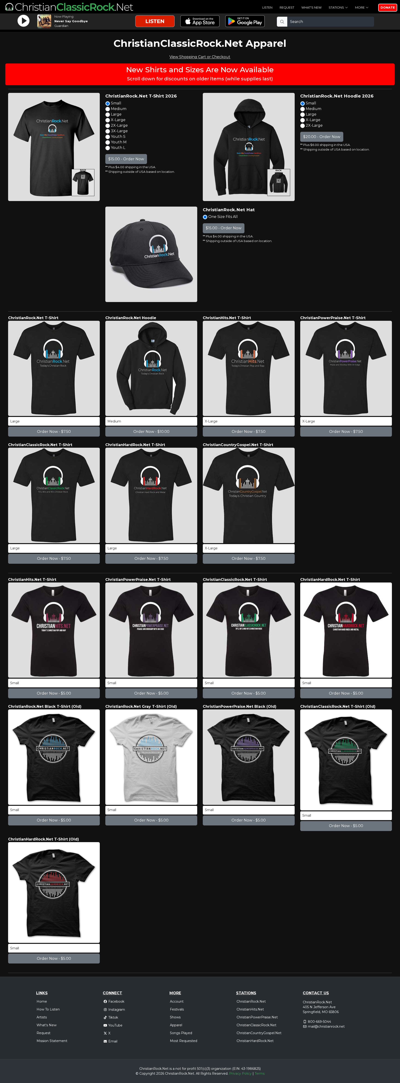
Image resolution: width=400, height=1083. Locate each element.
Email (112, 1041)
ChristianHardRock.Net (255, 1040)
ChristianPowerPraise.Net (257, 1017)
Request (287, 7)
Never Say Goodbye (71, 21)
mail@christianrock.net (326, 1026)
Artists (42, 1017)
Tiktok (113, 1017)
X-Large (117, 120)
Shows (175, 1017)
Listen (267, 7)
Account (177, 1001)
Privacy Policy (240, 1073)
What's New (311, 7)
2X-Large (119, 125)
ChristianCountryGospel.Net (259, 1033)
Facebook (116, 1001)
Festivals (177, 1009)
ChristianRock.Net (251, 1001)
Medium (118, 109)
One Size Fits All (222, 216)
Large (116, 114)
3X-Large (119, 131)
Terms (260, 1073)
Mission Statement (52, 1040)
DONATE (388, 7)
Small (115, 103)
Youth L (117, 147)
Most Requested (183, 1040)
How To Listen (48, 1009)
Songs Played (181, 1033)
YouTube (115, 1025)
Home (42, 1001)
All (198, 1073)
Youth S (117, 136)
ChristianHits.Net (250, 1009)
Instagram (116, 1009)
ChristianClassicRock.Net (256, 1025)
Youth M (118, 142)
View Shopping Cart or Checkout (199, 57)
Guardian (61, 26)
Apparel (176, 1025)
